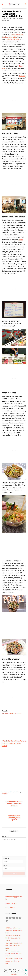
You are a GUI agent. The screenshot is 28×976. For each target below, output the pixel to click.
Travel (19, 792)
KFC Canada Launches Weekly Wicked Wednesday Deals (13, 930)
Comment (5, 836)
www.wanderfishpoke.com (11, 713)
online (20, 240)
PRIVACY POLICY (11, 903)
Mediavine (14, 974)
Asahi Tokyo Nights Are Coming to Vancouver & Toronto (12, 938)
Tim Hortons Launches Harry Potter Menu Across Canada (13, 953)
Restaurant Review (9, 792)
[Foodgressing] (14, 4)
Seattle (15, 792)
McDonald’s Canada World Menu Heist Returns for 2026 (13, 945)
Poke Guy (22, 76)
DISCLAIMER (9, 908)
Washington (4, 793)
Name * (6, 859)
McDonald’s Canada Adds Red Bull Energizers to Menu (13, 961)
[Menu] (2, 4)
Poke (3, 792)
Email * (5, 866)
